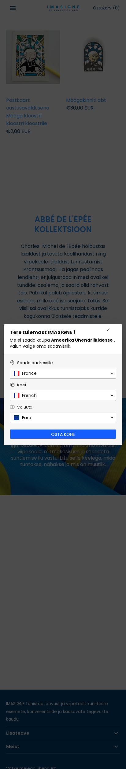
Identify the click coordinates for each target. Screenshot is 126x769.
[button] (63, 373)
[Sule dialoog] (108, 329)
